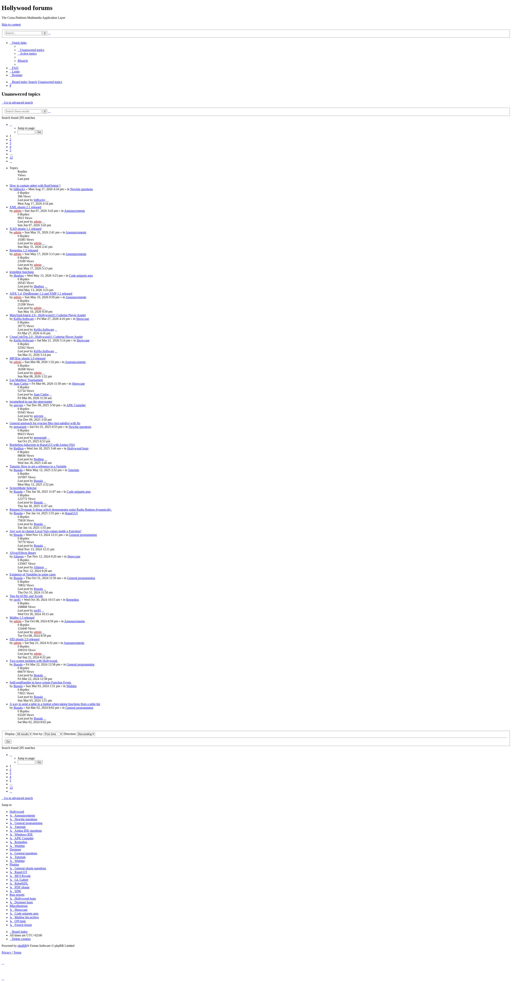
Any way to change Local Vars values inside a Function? (45, 531)
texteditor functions (22, 272)
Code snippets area (81, 275)
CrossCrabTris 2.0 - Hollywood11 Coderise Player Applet (46, 336)
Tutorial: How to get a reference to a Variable (38, 466)
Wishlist (71, 686)
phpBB (22, 945)
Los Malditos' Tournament (26, 380)
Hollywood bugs (77, 448)
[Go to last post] (47, 200)
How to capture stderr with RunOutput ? (35, 185)
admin (17, 210)
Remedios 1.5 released (24, 250)
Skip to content (11, 24)
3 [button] (10, 143)
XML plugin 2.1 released (25, 207)
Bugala (18, 470)
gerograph (20, 426)
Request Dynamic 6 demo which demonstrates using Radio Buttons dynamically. (61, 509)
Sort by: (38, 734)
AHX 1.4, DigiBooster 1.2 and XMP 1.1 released (41, 293)
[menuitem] (31, 50)
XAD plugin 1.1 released (25, 228)
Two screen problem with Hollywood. (34, 661)
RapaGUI (71, 513)
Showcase (82, 318)
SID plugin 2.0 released (24, 639)
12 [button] (11, 157)
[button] (11, 124)
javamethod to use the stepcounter (31, 401)
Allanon (18, 556)
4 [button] (10, 146)
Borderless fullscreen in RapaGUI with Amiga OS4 (42, 444)
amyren (18, 405)
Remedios (72, 599)
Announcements (74, 210)
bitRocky (19, 189)
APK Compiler (76, 405)
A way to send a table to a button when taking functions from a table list (55, 704)
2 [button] (10, 139)
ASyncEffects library (23, 553)
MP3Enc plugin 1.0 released (27, 358)
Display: (10, 734)
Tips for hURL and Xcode (26, 596)
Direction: (70, 734)
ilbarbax (19, 275)
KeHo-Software (24, 318)
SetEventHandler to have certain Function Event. (40, 682)
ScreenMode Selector (23, 488)
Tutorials (73, 470)
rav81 (17, 599)
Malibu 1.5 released (22, 617)
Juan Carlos (21, 383)
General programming (83, 535)
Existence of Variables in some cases (33, 574)
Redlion (19, 448)
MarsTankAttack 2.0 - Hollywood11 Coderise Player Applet (48, 315)
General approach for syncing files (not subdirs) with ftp (45, 423)
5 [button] (10, 150)
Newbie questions (81, 189)
